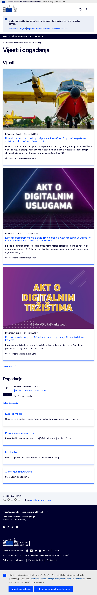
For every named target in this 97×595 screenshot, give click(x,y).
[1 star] (5, 499)
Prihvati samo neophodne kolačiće (53, 589)
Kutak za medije (13, 413)
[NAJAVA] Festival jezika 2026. (30, 390)
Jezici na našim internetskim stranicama (42, 555)
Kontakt (57, 550)
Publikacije (11, 452)
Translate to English (17, 28)
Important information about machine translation (47, 28)
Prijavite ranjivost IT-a (12, 555)
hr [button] (80, 9)
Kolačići (66, 555)
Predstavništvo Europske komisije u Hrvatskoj (23, 43)
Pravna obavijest (35, 560)
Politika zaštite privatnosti (13, 560)
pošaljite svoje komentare (41, 500)
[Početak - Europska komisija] (10, 8)
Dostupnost (52, 560)
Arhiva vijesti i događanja (18, 471)
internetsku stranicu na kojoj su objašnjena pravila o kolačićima (57, 579)
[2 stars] (6, 499)
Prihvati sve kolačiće (21, 589)
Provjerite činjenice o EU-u (19, 433)
